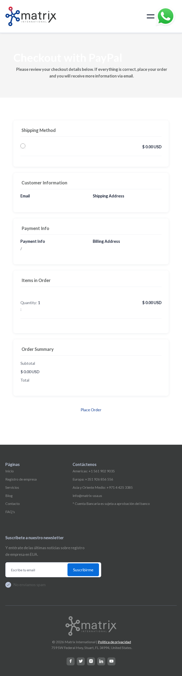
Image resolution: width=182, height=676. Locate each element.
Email (25, 196)
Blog (9, 495)
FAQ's (10, 512)
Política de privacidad (114, 642)
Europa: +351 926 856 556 (93, 479)
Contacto (12, 503)
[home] (30, 16)
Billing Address (106, 241)
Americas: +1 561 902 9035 (94, 471)
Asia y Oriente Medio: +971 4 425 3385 (103, 487)
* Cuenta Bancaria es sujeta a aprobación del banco (111, 503)
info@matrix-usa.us (87, 495)
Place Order (91, 409)
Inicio (9, 471)
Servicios (12, 487)
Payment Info (32, 241)
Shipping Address (108, 196)
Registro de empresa (21, 479)
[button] (150, 16)
